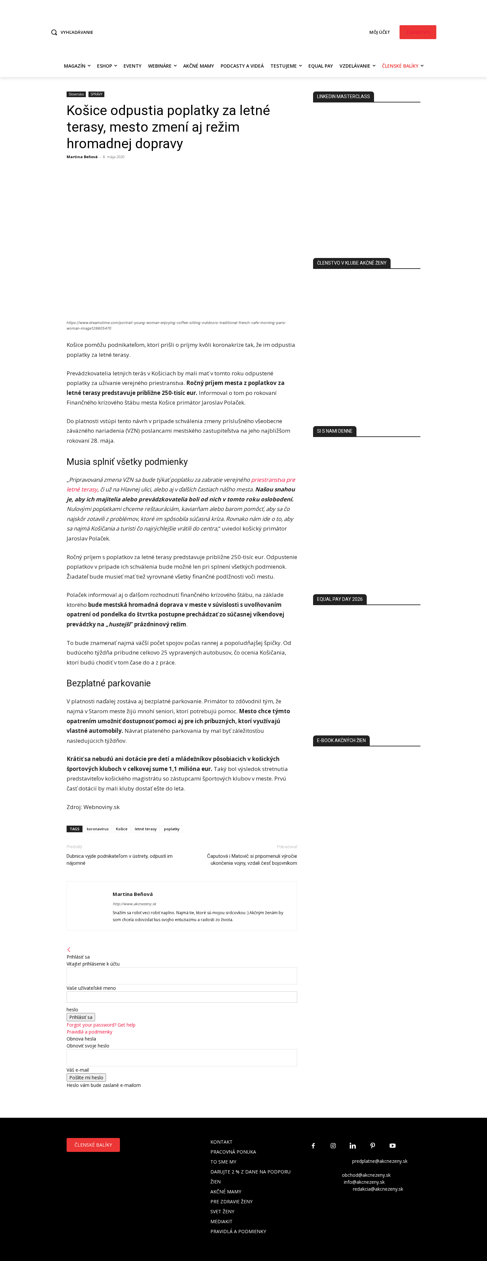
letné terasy (146, 828)
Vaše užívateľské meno (91, 988)
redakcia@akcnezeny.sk (378, 1189)
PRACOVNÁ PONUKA (233, 1152)
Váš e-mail (78, 1070)
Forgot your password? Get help (101, 1025)
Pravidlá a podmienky (89, 1032)
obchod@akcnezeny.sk (366, 1175)
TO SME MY (223, 1162)
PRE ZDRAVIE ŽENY (231, 1201)
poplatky (172, 828)
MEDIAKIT (221, 1221)
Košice (122, 828)
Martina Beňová (82, 156)
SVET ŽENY (222, 1211)
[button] (70, 32)
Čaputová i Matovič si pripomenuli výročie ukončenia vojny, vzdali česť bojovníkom (252, 859)
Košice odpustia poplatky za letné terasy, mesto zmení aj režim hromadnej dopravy (168, 127)
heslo (72, 1009)
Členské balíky (93, 1145)
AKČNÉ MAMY (225, 1191)
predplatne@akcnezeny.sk (379, 1161)
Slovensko (76, 94)
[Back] (69, 950)
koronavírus (98, 828)
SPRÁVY (96, 94)
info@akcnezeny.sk (364, 1182)
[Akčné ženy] (244, 31)
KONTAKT (221, 1142)
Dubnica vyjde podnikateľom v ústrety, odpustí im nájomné (120, 859)
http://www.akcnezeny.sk (134, 903)
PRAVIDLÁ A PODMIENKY (238, 1231)
